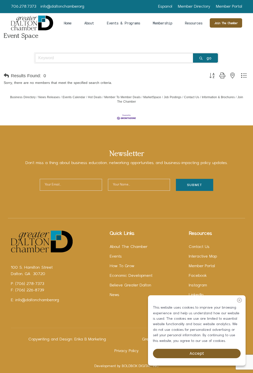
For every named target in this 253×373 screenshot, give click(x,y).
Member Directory (194, 7)
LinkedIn (196, 295)
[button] (6, 76)
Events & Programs (123, 22)
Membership (162, 22)
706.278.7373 (23, 7)
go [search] (209, 57)
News (114, 295)
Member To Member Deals (122, 97)
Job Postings (172, 97)
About (89, 22)
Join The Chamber (226, 23)
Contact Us (191, 97)
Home (67, 22)
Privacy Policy (126, 351)
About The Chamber (129, 247)
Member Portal (229, 7)
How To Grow (122, 266)
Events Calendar (74, 97)
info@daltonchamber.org (62, 7)
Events (116, 257)
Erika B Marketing (90, 339)
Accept (197, 353)
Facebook (198, 276)
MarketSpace (152, 97)
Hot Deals (95, 97)
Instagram (198, 285)
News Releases (49, 97)
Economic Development (131, 276)
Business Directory (23, 97)
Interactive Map (203, 257)
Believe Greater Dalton (130, 285)
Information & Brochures (218, 97)
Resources (193, 22)
